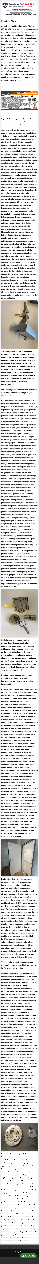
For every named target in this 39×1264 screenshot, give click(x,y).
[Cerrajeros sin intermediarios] (19, 8)
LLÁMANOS (28, 1255)
